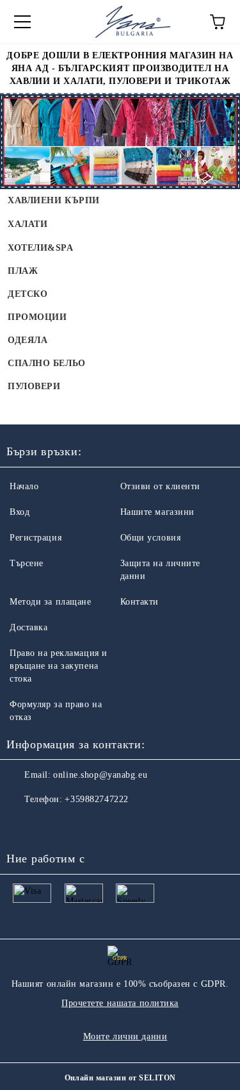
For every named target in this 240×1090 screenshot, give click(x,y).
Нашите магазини (157, 512)
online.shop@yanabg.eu (100, 775)
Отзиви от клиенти (160, 486)
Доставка (28, 627)
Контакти (139, 602)
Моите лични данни (125, 1036)
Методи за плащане (51, 602)
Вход (19, 512)
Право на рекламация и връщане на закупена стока (59, 665)
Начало (24, 486)
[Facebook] (23, 825)
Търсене (27, 563)
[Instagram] (51, 825)
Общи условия (150, 537)
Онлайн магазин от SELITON (120, 1077)
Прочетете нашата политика (120, 1003)
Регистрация (35, 537)
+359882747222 (96, 799)
